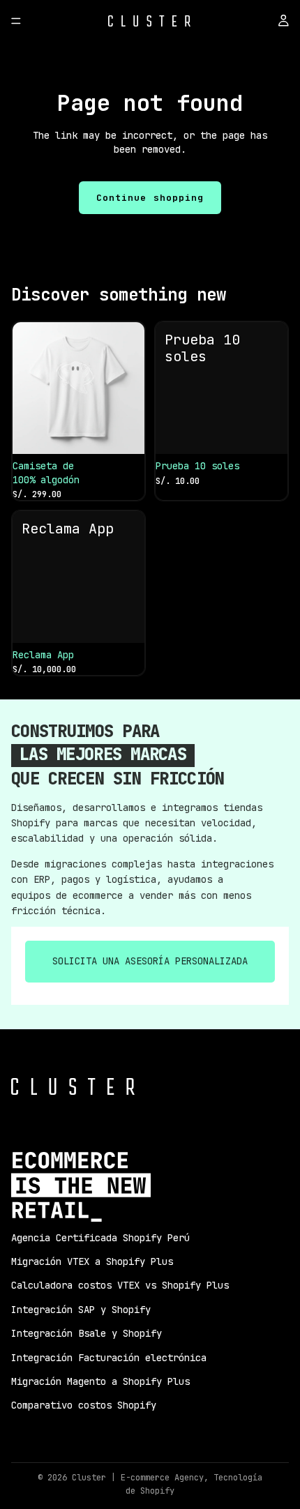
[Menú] (16, 21)
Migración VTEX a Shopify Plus (92, 1261)
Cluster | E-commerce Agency (138, 1477)
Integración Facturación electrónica (109, 1357)
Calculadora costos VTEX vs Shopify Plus (120, 1285)
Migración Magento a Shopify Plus (100, 1381)
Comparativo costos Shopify (83, 1405)
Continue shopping (150, 198)
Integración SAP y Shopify (81, 1309)
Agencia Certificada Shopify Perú (100, 1237)
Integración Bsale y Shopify (86, 1333)
